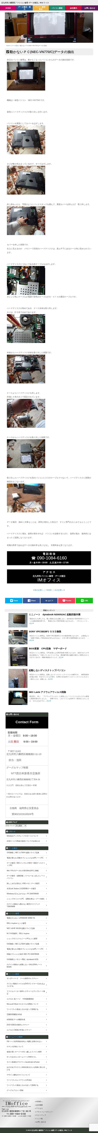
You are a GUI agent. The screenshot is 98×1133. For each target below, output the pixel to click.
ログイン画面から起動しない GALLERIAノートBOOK (24, 965)
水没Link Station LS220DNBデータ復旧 (21, 889)
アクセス (39, 1108)
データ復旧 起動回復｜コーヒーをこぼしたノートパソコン (26, 877)
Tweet (15, 601)
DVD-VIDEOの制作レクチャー (18, 1025)
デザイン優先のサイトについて (18, 1075)
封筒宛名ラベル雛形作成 (16, 1019)
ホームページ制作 (15, 1037)
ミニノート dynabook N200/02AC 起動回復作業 (55, 614)
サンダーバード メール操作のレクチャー (22, 978)
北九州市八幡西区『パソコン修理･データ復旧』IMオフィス (25, 3)
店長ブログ (9, 826)
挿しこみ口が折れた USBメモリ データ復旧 (23, 883)
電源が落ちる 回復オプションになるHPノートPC (25, 858)
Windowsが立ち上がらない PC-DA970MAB (23, 894)
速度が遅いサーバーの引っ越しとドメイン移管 (24, 1052)
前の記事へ (39, 590)
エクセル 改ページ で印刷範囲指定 (20, 999)
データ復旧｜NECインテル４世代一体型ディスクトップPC (26, 864)
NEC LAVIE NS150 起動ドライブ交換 (21, 928)
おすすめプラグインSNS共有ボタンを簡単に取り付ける (26, 1068)
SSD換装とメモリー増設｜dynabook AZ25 (22, 959)
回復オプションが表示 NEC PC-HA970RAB (23, 954)
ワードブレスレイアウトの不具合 (19, 1080)
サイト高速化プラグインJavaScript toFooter (23, 1062)
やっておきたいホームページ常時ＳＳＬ (22, 1057)
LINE (86, 601)
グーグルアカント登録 (15, 1090)
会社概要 (39, 1105)
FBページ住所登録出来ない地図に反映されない (24, 1041)
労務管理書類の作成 (14, 1014)
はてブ (50, 601)
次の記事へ (58, 590)
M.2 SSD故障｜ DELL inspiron (18, 933)
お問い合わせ (41, 1122)
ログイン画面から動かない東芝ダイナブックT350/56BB (23, 905)
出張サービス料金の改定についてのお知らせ (23, 841)
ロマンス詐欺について (15, 1046)
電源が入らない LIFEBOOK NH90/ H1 (21, 918)
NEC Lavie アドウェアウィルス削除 (47, 692)
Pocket (68, 601)
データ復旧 (12, 848)
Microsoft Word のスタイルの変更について (22, 1004)
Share (33, 601)
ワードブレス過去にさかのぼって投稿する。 (23, 1009)
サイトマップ (41, 1115)
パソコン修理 (13, 913)
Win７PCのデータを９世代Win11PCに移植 (23, 871)
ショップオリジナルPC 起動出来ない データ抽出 (25, 899)
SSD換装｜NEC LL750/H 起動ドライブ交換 (23, 853)
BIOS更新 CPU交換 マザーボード (48, 648)
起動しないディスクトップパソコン (47, 670)
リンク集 (39, 1119)
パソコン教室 (13, 974)
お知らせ (11, 831)
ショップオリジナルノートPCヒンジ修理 (22, 939)
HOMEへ (39, 1102)
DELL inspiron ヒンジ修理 (16, 923)
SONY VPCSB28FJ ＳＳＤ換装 (45, 631)
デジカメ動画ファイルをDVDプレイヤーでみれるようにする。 (26, 985)
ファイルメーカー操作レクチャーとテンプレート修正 (26, 992)
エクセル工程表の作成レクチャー (19, 1030)
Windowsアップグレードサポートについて (22, 836)
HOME (49, 590)
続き (31, 623)
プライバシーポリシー (44, 1112)
